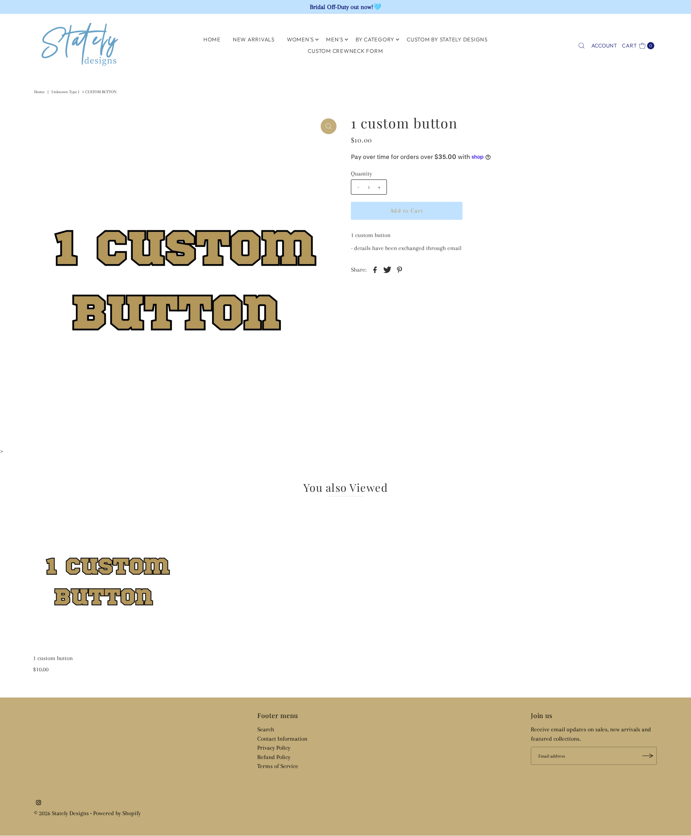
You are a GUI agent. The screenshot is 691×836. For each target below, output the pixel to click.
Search (265, 729)
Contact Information (282, 738)
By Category (375, 39)
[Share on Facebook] (375, 269)
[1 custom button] (107, 577)
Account (604, 45)
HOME (212, 39)
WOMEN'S (300, 39)
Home (39, 92)
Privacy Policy (273, 747)
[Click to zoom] (329, 126)
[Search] (581, 46)
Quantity (361, 173)
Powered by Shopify (117, 813)
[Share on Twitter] (387, 269)
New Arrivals (254, 39)
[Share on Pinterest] (399, 269)
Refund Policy (273, 757)
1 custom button (53, 658)
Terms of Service (277, 766)
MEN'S (334, 39)
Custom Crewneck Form (345, 50)
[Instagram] (38, 803)
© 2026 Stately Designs (62, 813)
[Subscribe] (648, 756)
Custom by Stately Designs (447, 39)
